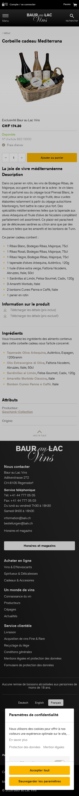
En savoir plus (18, 739)
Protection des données (24, 747)
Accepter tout (39, 770)
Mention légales (53, 747)
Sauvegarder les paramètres (39, 781)
